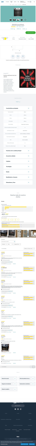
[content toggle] (28, 108)
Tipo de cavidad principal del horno (10, 133)
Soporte (30, 419)
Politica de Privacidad (7, 429)
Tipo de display (10, 124)
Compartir (12, 28)
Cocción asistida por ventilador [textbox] (25, 133)
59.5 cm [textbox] (25, 115)
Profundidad (11, 121)
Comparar (24, 28)
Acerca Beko (18, 419)
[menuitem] (7, 2)
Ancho (11, 118)
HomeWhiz (20, 429)
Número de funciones (10, 142)
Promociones (30, 425)
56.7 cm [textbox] (25, 121)
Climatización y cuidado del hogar (6, 419)
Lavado (18, 413)
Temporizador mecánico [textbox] (25, 124)
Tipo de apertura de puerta (10, 136)
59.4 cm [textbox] (25, 118)
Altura (11, 115)
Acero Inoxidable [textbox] (25, 139)
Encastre (30, 413)
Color (10, 139)
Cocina (6, 413)
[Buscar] (34, 1)
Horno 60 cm (19, 4)
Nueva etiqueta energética (27, 429)
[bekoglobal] (2, 2)
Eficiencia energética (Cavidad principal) (11, 127)
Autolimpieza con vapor (10, 130)
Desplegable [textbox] (25, 136)
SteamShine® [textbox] (25, 130)
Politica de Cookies (14, 429)
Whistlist (18, 28)
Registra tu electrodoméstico (18, 425)
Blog (6, 425)
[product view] (10, 19)
